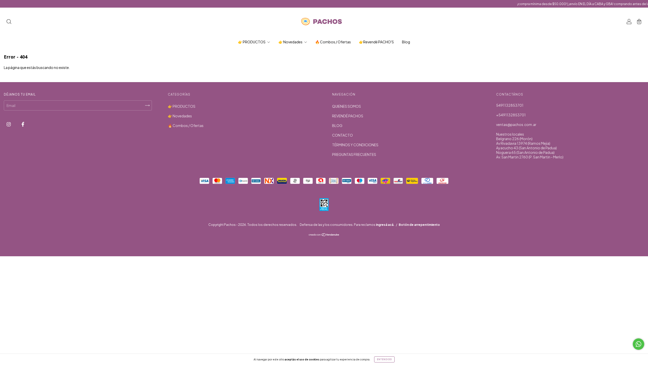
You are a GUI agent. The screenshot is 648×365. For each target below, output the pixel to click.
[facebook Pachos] (23, 124)
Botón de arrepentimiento (419, 225)
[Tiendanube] (324, 235)
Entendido (384, 359)
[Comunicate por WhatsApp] (638, 344)
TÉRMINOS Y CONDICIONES (355, 144)
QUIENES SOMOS (346, 106)
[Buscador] (8, 22)
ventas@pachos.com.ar (516, 124)
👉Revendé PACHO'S (376, 42)
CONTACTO (342, 135)
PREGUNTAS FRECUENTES (354, 154)
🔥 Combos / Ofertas (333, 42)
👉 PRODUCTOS (252, 42)
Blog (406, 42)
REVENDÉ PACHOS (347, 116)
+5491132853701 (511, 115)
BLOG (337, 125)
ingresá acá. (385, 225)
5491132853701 (509, 105)
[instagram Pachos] (9, 124)
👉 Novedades (290, 42)
